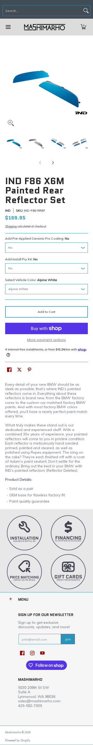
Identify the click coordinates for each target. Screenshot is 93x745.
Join (68, 639)
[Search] (86, 10)
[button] (83, 27)
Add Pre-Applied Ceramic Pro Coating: (37, 238)
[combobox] (42, 10)
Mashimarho (13, 732)
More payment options (46, 340)
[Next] (84, 87)
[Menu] (8, 27)
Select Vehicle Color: (31, 280)
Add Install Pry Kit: (21, 259)
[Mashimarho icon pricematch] (24, 571)
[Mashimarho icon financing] (68, 532)
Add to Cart (46, 312)
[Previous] (8, 87)
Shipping (11, 226)
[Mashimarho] (44, 27)
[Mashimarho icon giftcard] (68, 571)
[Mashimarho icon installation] (24, 532)
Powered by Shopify (17, 740)
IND (8, 210)
